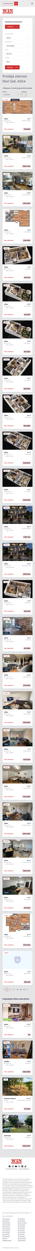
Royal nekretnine (6, 1223)
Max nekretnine (21, 1232)
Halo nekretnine (21, 1225)
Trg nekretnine (21, 1234)
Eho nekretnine (21, 1227)
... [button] (15, 989)
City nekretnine (21, 1219)
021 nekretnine (5, 1221)
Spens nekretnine (6, 1229)
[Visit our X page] (19, 1166)
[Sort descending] (25, 94)
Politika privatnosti (11, 1169)
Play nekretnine (6, 1232)
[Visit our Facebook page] (10, 1166)
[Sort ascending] (22, 94)
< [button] (3, 989)
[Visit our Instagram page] (13, 1166)
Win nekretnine (21, 1229)
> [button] (27, 989)
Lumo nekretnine (22, 1240)
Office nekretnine (6, 1225)
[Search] (16, 3)
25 (17, 989)
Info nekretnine (21, 1221)
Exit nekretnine (21, 1230)
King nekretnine (6, 1234)
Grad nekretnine (6, 1219)
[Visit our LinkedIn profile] (22, 1166)
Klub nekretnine (6, 1227)
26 (21, 989)
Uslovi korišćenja (24, 1169)
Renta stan (4, 1238)
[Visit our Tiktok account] (25, 1166)
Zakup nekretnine (22, 1238)
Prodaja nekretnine (6, 1240)
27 (24, 989)
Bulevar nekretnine (22, 1223)
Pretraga (10, 67)
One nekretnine (21, 1236)
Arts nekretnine (6, 1236)
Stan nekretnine (6, 1230)
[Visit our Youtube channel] (16, 1166)
